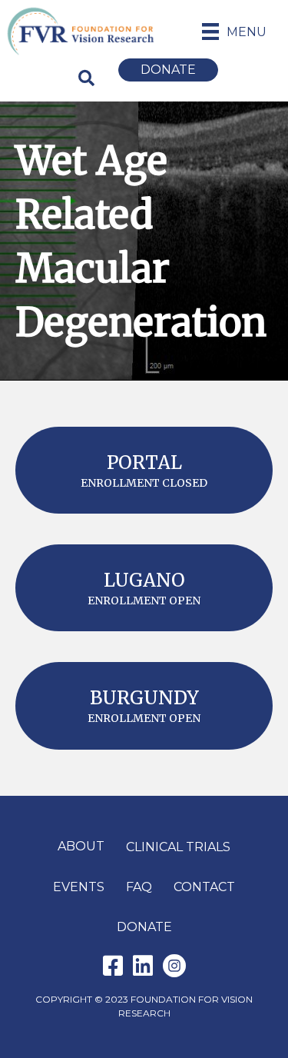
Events (78, 887)
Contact (204, 887)
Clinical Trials (178, 847)
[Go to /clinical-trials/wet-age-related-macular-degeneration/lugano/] (144, 587)
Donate (144, 927)
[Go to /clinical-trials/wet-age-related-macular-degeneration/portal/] (144, 470)
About (81, 846)
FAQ (139, 887)
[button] (86, 77)
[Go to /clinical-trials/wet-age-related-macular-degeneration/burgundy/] (144, 705)
